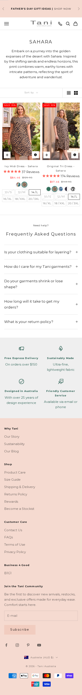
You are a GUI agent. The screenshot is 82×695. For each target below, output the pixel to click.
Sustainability (14, 444)
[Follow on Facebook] (6, 645)
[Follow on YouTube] (39, 645)
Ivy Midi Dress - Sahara (21, 166)
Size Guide (12, 480)
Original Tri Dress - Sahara (61, 168)
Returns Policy (15, 494)
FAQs (8, 537)
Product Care (15, 472)
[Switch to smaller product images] (76, 93)
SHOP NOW (62, 8)
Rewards (11, 502)
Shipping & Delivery (19, 487)
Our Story (11, 437)
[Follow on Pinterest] (28, 645)
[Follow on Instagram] (17, 645)
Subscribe (19, 629)
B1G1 (8, 573)
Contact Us (13, 530)
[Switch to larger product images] (69, 93)
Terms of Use (14, 545)
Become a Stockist (19, 509)
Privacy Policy (15, 552)
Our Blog (11, 451)
